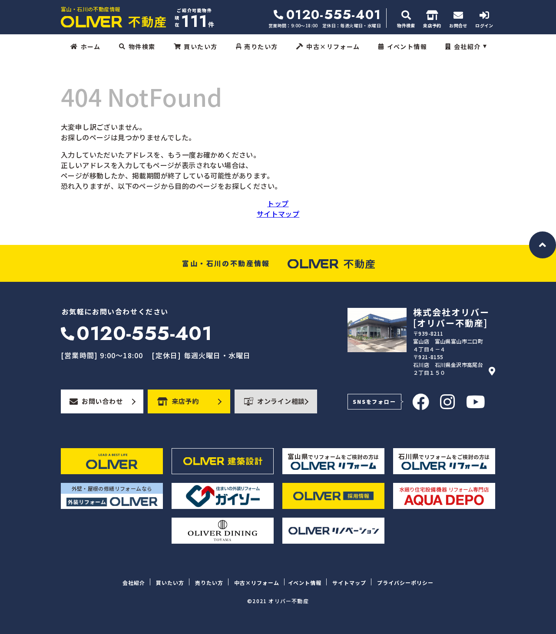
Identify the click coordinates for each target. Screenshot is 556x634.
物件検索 (142, 46)
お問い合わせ (102, 401)
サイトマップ (278, 213)
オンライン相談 (281, 401)
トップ (277, 203)
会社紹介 (467, 46)
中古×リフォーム (333, 46)
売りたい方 (261, 46)
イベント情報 (407, 46)
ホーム (90, 46)
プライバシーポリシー (405, 582)
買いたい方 (200, 46)
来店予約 (185, 401)
